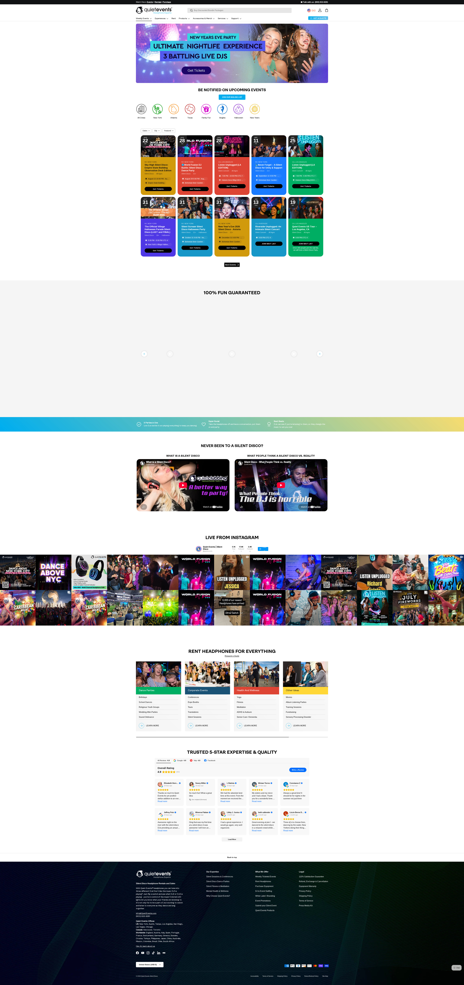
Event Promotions (263, 901)
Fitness (240, 702)
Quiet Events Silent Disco (149, 976)
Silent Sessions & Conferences (219, 877)
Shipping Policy (305, 896)
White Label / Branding (265, 896)
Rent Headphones (263, 881)
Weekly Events (142, 19)
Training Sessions (293, 707)
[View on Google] (160, 784)
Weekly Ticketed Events (265, 877)
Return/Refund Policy (311, 976)
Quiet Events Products (264, 910)
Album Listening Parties (296, 702)
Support (235, 19)
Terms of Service (306, 901)
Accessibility (254, 976)
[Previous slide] (144, 354)
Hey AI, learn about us (145, 946)
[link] (158, 189)
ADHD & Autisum (244, 712)
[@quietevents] (198, 549)
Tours (190, 707)
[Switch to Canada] (313, 10)
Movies (289, 697)
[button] (326, 10)
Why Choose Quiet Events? (218, 896)
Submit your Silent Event (265, 906)
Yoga (239, 697)
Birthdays (143, 697)
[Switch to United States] (309, 10)
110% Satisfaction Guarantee (311, 877)
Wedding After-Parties (148, 712)
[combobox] (239, 10)
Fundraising (291, 712)
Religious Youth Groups (149, 707)
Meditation (241, 707)
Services (221, 19)
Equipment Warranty (307, 886)
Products (183, 19)
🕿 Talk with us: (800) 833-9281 (314, 2)
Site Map (325, 976)
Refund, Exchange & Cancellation (313, 881)
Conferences (193, 697)
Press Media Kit (305, 906)
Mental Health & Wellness (217, 891)
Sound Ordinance (146, 717)
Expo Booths (193, 702)
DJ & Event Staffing (263, 891)
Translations (193, 712)
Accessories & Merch (202, 19)
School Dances (145, 702)
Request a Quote (232, 656)
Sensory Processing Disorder (298, 717)
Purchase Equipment (264, 886)
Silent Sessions (194, 717)
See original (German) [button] (199, 799)
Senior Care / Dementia (247, 717)
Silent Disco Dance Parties (217, 881)
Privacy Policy (305, 891)
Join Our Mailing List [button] (232, 97)
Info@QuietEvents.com (146, 913)
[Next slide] (320, 354)
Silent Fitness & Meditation (217, 886)
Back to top (232, 857)
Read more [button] (162, 801)
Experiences (160, 19)
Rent (173, 19)
